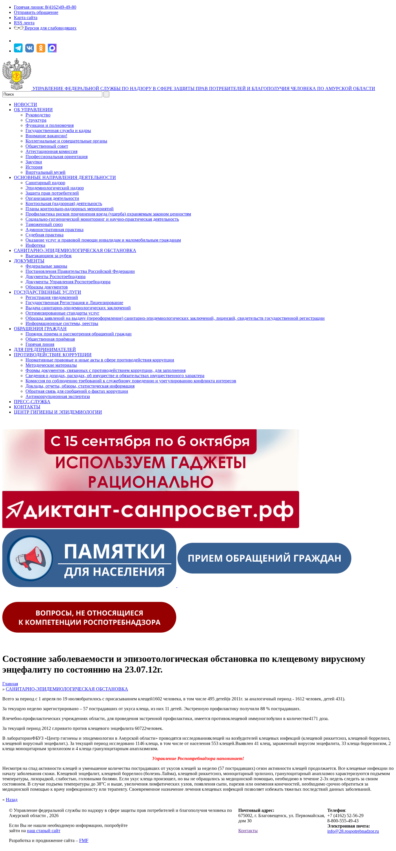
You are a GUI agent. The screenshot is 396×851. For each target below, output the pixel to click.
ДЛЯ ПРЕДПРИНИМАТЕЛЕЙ (45, 349)
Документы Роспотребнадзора (56, 276)
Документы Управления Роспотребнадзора (68, 281)
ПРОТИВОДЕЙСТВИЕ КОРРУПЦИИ (53, 354)
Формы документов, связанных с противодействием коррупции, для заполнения (106, 370)
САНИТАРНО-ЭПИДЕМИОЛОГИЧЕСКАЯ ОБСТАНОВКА (75, 250)
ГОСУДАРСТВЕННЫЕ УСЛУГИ (47, 292)
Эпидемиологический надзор (55, 187)
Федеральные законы (46, 266)
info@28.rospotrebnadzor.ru (353, 831)
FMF (83, 840)
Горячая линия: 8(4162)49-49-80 (45, 7)
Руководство (38, 114)
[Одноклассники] (42, 50)
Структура (36, 120)
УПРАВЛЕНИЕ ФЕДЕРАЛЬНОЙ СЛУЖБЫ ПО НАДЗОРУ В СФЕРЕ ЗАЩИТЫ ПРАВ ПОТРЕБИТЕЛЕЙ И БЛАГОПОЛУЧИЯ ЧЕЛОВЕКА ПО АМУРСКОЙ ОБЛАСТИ (203, 88)
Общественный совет (47, 146)
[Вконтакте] (30, 50)
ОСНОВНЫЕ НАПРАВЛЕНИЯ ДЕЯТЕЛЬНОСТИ (65, 177)
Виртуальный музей (46, 172)
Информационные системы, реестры (62, 323)
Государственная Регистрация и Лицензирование (74, 302)
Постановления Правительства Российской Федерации (80, 271)
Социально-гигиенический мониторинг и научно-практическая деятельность (102, 219)
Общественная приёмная (50, 339)
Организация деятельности (52, 198)
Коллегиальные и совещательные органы (66, 140)
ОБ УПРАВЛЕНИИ (33, 109)
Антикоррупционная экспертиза (58, 396)
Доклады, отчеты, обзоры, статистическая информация (80, 386)
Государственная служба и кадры (58, 130)
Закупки (34, 161)
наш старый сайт (43, 830)
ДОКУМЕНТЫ (29, 260)
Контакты (248, 830)
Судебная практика (44, 234)
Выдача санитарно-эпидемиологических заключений (78, 307)
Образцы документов (47, 286)
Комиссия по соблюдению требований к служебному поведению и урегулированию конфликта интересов (131, 380)
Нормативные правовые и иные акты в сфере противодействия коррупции (100, 359)
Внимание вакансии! (46, 135)
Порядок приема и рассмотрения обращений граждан (79, 333)
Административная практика (54, 229)
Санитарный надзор (45, 182)
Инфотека (35, 245)
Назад (11, 799)
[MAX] (53, 50)
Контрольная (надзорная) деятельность (64, 203)
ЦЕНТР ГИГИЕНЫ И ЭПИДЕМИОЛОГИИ (58, 412)
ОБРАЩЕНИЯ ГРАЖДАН (40, 328)
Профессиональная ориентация (57, 156)
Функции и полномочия (50, 125)
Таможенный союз (44, 224)
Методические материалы (51, 365)
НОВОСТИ (25, 104)
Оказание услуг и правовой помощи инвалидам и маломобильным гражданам (103, 240)
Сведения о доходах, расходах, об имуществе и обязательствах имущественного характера (115, 375)
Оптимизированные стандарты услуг (62, 313)
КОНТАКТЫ (27, 406)
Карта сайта (25, 17)
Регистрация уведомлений (52, 297)
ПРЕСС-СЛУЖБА (32, 401)
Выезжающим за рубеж (49, 255)
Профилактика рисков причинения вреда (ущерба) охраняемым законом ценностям (108, 213)
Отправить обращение (36, 12)
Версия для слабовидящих (50, 27)
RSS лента (24, 22)
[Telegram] (19, 50)
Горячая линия (40, 344)
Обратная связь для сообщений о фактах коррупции (77, 391)
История (34, 167)
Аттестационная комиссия (51, 151)
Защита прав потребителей (52, 193)
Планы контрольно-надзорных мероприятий (70, 208)
